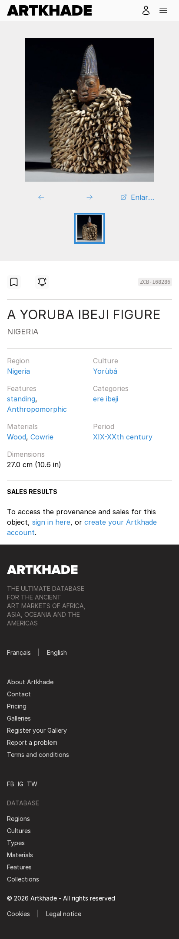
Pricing (17, 706)
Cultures (19, 830)
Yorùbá (105, 371)
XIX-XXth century (122, 437)
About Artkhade (30, 682)
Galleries (19, 718)
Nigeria (18, 371)
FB (10, 784)
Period (103, 426)
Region (18, 360)
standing (21, 398)
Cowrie (41, 437)
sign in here (51, 522)
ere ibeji (105, 398)
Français (19, 652)
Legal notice (63, 913)
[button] (163, 10)
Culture (105, 360)
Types (16, 842)
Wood (16, 437)
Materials (22, 426)
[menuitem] (53, 10)
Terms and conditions (38, 754)
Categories (111, 388)
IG (20, 784)
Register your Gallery (37, 730)
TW (32, 784)
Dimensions (26, 454)
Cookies (18, 913)
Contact (19, 694)
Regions (18, 818)
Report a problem (32, 742)
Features (21, 388)
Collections (23, 879)
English (57, 652)
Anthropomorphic (37, 409)
